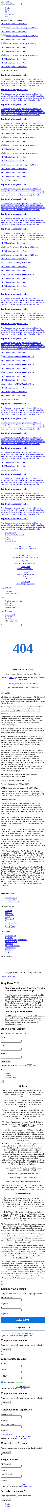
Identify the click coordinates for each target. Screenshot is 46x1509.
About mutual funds (12, 902)
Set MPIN (16, 1333)
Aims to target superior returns (25, 563)
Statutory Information (12, 946)
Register (8, 539)
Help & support (10, 936)
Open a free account (8, 976)
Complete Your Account (23, 1436)
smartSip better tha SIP (22, 28)
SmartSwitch (9, 915)
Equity (7, 8)
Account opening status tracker (16, 940)
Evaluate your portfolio (25, 569)
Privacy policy (10, 948)
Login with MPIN (23, 1320)
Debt (7, 10)
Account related (11, 900)
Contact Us (9, 938)
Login (29, 1065)
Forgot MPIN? (28, 1333)
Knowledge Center (14, 684)
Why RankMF (6, 588)
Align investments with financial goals (25, 557)
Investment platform (12, 923)
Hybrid (7, 12)
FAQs (7, 952)
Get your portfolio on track (14, 535)
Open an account (11, 942)
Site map (8, 950)
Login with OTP (23, 1327)
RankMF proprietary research (25, 548)
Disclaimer (9, 944)
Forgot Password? (7, 1434)
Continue (5, 1349)
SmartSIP (8, 913)
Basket (7, 917)
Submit (23, 1484)
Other (7, 16)
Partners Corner (10, 541)
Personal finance (11, 898)
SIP (6, 921)
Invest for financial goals (25, 574)
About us (8, 925)
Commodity (9, 14)
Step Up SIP (9, 919)
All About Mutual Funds (30, 684)
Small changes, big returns (25, 584)
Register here (27, 1336)
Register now (6, 1061)
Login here (23, 1388)
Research (8, 911)
